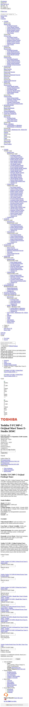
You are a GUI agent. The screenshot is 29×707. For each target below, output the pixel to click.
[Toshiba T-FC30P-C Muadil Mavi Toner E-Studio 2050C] (14, 597)
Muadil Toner (7, 24)
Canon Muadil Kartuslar (13, 51)
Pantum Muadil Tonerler (16, 180)
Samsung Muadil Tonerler (13, 28)
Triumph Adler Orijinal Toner (17, 207)
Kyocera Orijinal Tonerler (16, 198)
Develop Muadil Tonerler (16, 169)
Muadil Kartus (7, 49)
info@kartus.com (16, 667)
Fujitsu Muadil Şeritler (12, 92)
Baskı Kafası (7, 116)
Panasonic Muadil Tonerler (17, 172)
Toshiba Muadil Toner (16, 171)
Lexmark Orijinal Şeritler (13, 102)
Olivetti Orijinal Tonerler (16, 208)
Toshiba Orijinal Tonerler (16, 211)
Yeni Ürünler (10, 682)
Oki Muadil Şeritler (12, 89)
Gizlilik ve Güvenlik (12, 677)
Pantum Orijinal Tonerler (13, 43)
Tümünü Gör (13, 182)
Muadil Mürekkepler (9, 108)
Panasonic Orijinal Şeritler (13, 99)
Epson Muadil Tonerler (13, 31)
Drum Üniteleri (8, 144)
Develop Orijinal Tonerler (16, 203)
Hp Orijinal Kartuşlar (12, 59)
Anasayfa (9, 680)
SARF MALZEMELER (10, 113)
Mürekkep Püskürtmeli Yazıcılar (12, 75)
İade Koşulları (7, 471)
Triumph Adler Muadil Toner (17, 181)
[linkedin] (9, 692)
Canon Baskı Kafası (12, 119)
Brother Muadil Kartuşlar (13, 53)
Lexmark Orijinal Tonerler (17, 200)
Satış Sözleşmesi (11, 674)
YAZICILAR (7, 66)
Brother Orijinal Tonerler (13, 41)
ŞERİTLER (7, 82)
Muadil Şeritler (7, 85)
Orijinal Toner (7, 36)
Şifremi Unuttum (13, 346)
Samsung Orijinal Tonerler (14, 40)
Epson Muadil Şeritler (12, 86)
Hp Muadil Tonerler (12, 25)
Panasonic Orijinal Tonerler (17, 210)
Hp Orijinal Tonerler (12, 37)
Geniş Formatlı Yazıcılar (10, 80)
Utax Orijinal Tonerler (16, 214)
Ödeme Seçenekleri (9, 470)
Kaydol (18, 659)
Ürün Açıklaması (8, 468)
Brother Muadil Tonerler (13, 30)
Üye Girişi (6, 338)
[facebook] (10, 689)
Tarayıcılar (6, 77)
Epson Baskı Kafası (12, 121)
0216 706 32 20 (21, 669)
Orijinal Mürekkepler (9, 111)
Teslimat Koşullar (11, 672)
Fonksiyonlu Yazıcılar (9, 72)
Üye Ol (2, 334)
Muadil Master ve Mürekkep (14, 126)
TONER (6, 21)
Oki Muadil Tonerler (15, 164)
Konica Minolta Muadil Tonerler (18, 168)
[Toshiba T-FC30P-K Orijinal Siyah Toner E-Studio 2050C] (3, 560)
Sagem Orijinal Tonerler (16, 213)
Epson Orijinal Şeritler (12, 98)
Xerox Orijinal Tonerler (16, 195)
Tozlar (5, 135)
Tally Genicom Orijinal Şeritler (15, 103)
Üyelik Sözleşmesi (12, 673)
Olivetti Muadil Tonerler (16, 178)
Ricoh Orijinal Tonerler (16, 204)
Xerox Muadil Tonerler (16, 162)
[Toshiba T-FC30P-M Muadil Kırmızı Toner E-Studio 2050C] (14, 608)
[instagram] (10, 690)
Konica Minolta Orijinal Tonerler (18, 201)
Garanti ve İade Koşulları (13, 676)
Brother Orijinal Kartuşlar (13, 62)
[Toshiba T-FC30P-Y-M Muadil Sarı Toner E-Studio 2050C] (14, 628)
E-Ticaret (10, 704)
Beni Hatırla (6, 346)
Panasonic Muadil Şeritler (13, 90)
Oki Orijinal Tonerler (15, 197)
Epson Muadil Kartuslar (13, 54)
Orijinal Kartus (7, 57)
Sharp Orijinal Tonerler (16, 206)
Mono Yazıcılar (8, 69)
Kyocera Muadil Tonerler (16, 167)
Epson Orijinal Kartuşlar (13, 63)
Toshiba (3, 561)
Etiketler (6, 132)
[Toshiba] (9, 421)
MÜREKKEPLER (9, 105)
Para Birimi (3, 8)
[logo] (14, 11)
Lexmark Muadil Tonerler (16, 165)
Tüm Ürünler (10, 33)
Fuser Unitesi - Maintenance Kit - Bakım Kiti (15, 129)
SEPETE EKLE (5, 567)
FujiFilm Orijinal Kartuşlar (14, 64)
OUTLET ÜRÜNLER (10, 112)
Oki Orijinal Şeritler (12, 100)
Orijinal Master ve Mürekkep (14, 125)
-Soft (7, 704)
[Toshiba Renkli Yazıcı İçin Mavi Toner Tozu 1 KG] (3, 643)
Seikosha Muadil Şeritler (16, 269)
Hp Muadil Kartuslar (12, 50)
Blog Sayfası (10, 686)
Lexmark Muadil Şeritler (13, 88)
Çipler (5, 138)
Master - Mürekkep (9, 124)
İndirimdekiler (10, 683)
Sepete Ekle (4, 453)
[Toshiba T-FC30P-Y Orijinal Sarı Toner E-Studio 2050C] (3, 586)
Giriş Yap (3, 332)
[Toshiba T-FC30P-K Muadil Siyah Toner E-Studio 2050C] (14, 618)
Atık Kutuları (7, 141)
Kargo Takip (7, 330)
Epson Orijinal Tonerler (16, 194)
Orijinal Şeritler (8, 96)
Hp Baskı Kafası (11, 118)
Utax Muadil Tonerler (15, 174)
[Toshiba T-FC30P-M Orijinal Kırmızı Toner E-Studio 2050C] (3, 573)
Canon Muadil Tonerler (13, 27)
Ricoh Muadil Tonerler (16, 175)
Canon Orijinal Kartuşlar (13, 60)
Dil (1, 7)
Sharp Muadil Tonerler (16, 177)
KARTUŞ (6, 46)
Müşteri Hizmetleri (12, 685)
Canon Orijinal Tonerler (13, 38)
